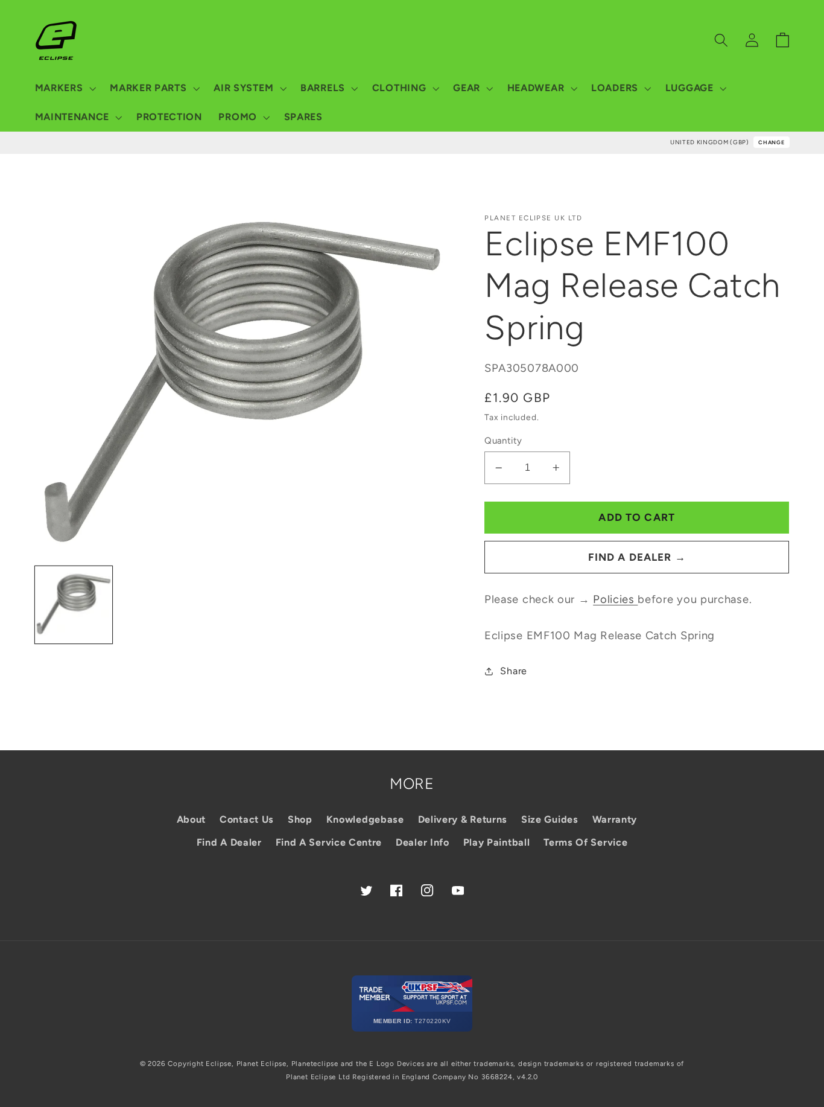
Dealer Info (422, 842)
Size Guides (549, 819)
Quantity (503, 440)
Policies (615, 599)
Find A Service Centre (329, 842)
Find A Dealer (229, 842)
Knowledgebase (365, 819)
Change (771, 142)
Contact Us (247, 819)
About (191, 819)
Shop (300, 819)
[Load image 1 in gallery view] (73, 604)
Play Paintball (496, 842)
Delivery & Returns (462, 819)
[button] (64, 88)
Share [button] (513, 671)
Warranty (615, 819)
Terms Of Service (585, 842)
